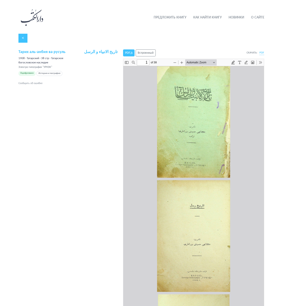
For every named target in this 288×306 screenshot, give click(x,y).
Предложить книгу (170, 17)
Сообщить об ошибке (30, 83)
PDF (261, 52)
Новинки (236, 17)
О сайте (257, 17)
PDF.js (129, 53)
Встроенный (146, 53)
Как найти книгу (207, 17)
